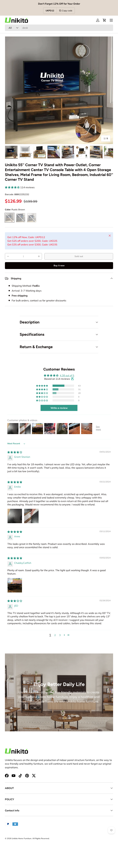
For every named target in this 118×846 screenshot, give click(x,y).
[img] (14, 452)
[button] (104, 20)
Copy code (67, 10)
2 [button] (55, 635)
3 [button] (60, 635)
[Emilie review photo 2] (31, 516)
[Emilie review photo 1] (14, 516)
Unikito (15, 838)
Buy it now (59, 265)
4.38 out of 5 (67, 375)
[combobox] (59, 28)
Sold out (79, 256)
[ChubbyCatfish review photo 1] (14, 585)
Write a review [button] (59, 407)
